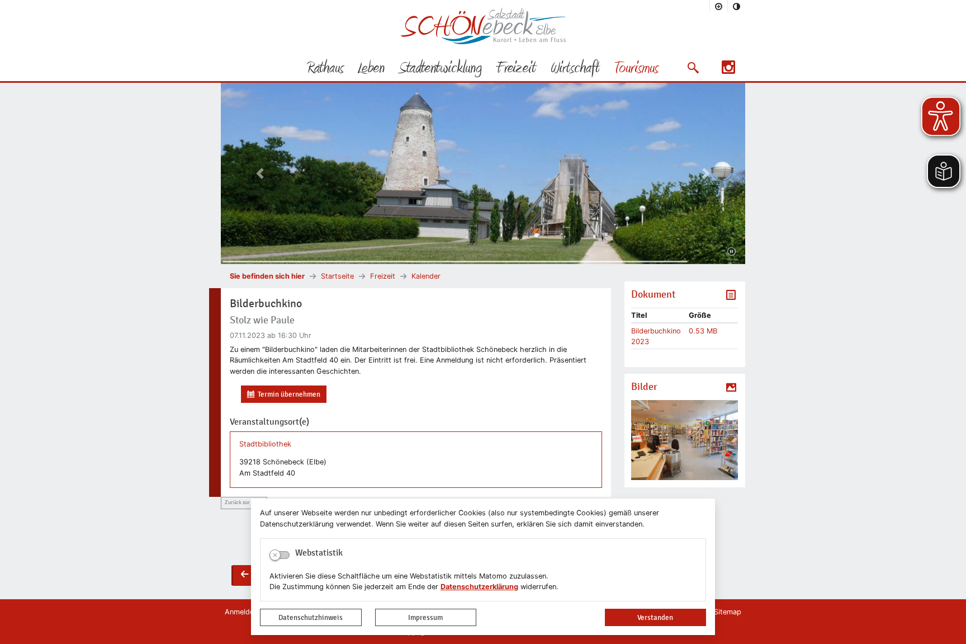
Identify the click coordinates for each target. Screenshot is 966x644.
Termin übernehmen (289, 394)
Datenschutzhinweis (310, 617)
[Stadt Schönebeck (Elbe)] (483, 41)
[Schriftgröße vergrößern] (719, 6)
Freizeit (382, 276)
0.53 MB (703, 331)
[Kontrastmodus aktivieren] (737, 6)
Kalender (426, 276)
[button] (692, 68)
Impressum (425, 617)
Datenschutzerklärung (479, 586)
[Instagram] (728, 71)
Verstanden (655, 617)
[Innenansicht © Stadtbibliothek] (684, 440)
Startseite (337, 276)
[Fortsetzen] (731, 252)
